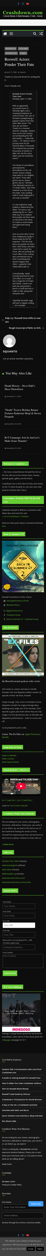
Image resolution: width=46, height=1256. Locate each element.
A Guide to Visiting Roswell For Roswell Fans (21, 1078)
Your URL (6, 921)
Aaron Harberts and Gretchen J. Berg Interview (22, 1116)
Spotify (5, 737)
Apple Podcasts (32, 734)
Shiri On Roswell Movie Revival (15, 1089)
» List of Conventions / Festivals (15, 516)
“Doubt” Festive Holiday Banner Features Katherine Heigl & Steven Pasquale (23, 413)
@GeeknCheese (13, 605)
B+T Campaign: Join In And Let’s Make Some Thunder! (22, 439)
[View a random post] (41, 34)
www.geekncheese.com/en (18, 600)
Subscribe (36, 1203)
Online (8, 1181)
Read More (23, 1252)
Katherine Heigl (11, 53)
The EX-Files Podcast (18, 805)
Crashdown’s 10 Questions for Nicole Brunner (22, 1099)
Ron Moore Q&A (9, 1121)
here (4, 526)
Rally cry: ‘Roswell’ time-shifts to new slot (23, 320)
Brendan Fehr (11, 48)
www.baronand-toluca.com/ (13, 878)
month (37, 1222)
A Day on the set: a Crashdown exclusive (19, 1105)
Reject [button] (40, 1249)
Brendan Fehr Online (10, 861)
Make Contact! (8, 758)
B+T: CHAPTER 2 (25, 800)
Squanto (23, 72)
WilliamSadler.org (9, 874)
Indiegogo (6, 1040)
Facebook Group (13, 615)
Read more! (7, 1164)
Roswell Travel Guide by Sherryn (16, 1094)
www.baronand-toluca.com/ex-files (16, 882)
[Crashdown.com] (5, 34)
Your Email (7, 911)
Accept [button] (30, 1249)
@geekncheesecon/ (15, 610)
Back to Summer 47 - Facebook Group (22, 619)
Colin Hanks (23, 48)
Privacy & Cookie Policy (11, 1184)
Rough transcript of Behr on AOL (25, 328)
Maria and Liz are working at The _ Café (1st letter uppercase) (17, 941)
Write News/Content (10, 762)
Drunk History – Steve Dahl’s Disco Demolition (20, 387)
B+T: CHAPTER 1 (9, 800)
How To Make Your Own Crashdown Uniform (21, 1083)
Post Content (8, 952)
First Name (6, 1202)
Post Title (6, 930)
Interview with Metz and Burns (15, 1110)
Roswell (23, 53)
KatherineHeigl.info (10, 865)
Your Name (7, 902)
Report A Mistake (9, 755)
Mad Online (7, 869)
